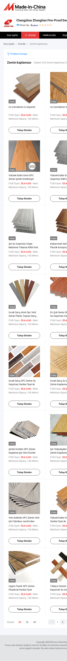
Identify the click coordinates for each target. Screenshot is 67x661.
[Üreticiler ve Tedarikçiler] (25, 7)
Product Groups (18, 53)
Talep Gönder (24, 130)
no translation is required (22, 107)
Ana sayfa (12, 35)
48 (34, 622)
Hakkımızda (49, 35)
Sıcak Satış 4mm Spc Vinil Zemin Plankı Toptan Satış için (22, 316)
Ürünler (32, 35)
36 (27, 622)
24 (19, 622)
